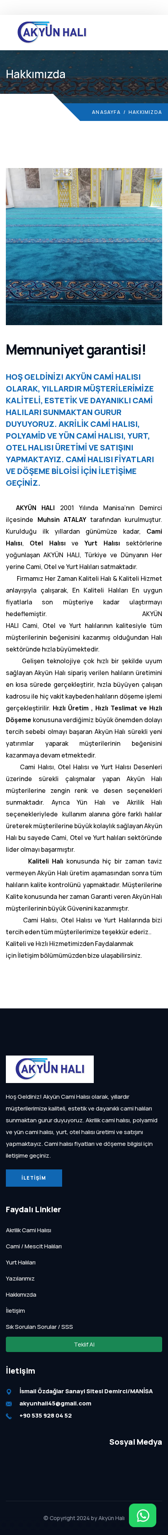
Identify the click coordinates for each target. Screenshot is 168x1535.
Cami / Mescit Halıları (34, 1246)
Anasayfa (106, 112)
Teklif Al (84, 7)
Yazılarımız (20, 1278)
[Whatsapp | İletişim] (142, 1515)
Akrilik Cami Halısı (28, 1230)
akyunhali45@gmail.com (55, 1403)
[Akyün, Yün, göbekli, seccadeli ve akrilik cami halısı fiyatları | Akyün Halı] (52, 31)
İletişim (33, 1178)
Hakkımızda (21, 1294)
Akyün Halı (111, 1518)
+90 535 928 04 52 (46, 1415)
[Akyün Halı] (50, 1068)
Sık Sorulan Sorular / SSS (39, 1327)
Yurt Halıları (21, 1262)
